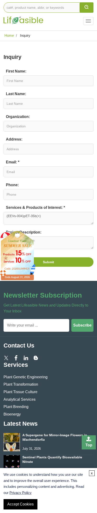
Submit (48, 262)
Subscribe (82, 325)
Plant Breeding (16, 407)
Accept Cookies (20, 504)
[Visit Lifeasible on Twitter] (6, 358)
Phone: (12, 185)
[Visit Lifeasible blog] (35, 358)
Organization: (18, 117)
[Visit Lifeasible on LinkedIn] (25, 358)
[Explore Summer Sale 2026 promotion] (17, 255)
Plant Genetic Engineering (26, 377)
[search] (86, 7)
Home (9, 35)
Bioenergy (12, 414)
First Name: (16, 71)
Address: (14, 139)
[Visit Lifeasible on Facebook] (16, 358)
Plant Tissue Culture (20, 392)
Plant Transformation (21, 384)
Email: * (12, 162)
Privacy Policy (20, 493)
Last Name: (16, 94)
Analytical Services (20, 399)
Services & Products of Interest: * (35, 208)
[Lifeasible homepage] (24, 17)
